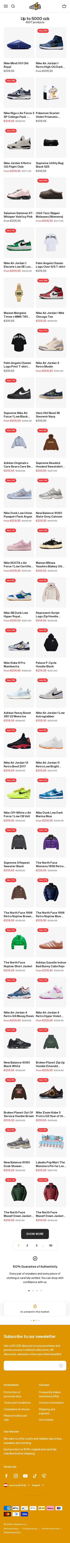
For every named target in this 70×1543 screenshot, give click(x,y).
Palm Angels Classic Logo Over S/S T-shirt (50, 265)
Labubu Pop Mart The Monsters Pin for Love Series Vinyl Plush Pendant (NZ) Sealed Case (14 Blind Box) (51, 1164)
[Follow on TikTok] (34, 1475)
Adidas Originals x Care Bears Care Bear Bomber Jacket (18, 465)
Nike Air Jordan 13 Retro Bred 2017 (16, 764)
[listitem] (35, 1308)
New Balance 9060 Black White (17, 1064)
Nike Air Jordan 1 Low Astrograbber (50, 714)
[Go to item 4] (41, 1290)
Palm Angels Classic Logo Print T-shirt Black (17, 364)
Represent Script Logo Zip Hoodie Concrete (48, 614)
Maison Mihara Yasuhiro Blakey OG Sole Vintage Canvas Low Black (50, 564)
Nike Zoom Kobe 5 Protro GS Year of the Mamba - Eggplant (50, 1114)
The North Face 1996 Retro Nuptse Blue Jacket (50, 914)
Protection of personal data (12, 1394)
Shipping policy (12, 1532)
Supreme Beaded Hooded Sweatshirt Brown (49, 465)
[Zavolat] (44, 1475)
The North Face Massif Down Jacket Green (17, 1214)
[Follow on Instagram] (15, 1475)
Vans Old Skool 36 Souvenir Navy (48, 415)
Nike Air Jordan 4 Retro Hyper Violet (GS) (48, 1014)
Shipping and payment (47, 1411)
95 (50, 1245)
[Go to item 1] (28, 1290)
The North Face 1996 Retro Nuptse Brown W (18, 914)
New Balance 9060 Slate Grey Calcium (49, 515)
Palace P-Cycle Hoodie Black (46, 664)
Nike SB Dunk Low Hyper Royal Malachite (16, 614)
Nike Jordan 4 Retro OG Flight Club (17, 165)
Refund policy (11, 1528)
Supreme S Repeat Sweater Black (17, 864)
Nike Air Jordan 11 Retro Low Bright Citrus (48, 764)
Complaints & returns (17, 1409)
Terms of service (50, 1528)
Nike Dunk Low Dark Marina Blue (49, 814)
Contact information (51, 1402)
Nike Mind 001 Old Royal (16, 65)
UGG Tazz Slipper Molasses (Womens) (49, 215)
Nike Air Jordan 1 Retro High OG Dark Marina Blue (49, 65)
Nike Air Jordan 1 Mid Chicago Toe (50, 314)
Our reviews (46, 1419)
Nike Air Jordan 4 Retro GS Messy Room (19, 1014)
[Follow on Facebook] (6, 1475)
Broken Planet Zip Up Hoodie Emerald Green (50, 1064)
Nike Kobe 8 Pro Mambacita (14, 664)
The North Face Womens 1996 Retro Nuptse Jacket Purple (51, 864)
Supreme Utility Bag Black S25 (49, 165)
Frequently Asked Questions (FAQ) (50, 1394)
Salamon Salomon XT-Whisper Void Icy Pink (19, 215)
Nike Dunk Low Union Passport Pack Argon (18, 515)
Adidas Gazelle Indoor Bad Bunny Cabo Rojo (51, 964)
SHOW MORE (35, 1234)
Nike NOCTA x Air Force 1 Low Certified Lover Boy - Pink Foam (19, 564)
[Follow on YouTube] (25, 1475)
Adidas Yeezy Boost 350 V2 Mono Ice (17, 714)
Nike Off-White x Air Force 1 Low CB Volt (17, 814)
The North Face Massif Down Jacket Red (49, 1214)
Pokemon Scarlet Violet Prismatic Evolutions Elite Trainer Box (48, 115)
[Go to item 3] (37, 1290)
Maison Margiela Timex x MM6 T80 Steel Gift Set (16, 314)
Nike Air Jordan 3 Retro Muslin (47, 364)
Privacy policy (29, 1528)
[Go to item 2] (33, 1290)
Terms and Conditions (17, 1402)
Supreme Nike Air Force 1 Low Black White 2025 (16, 415)
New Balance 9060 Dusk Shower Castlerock (17, 1164)
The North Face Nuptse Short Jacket (18, 964)
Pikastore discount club (15, 1417)
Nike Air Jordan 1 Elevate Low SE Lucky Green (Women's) (19, 265)
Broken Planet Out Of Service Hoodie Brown (19, 1114)
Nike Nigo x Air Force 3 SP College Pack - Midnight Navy (19, 115)
